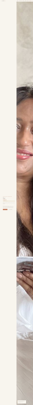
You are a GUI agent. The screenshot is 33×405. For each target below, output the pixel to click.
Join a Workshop (10, 209)
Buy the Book (5, 209)
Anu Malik (3, 0)
